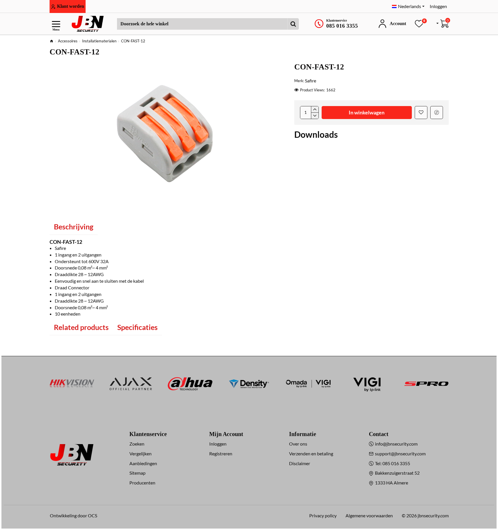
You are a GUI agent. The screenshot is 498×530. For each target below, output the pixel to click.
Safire (310, 80)
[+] (314, 109)
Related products (81, 327)
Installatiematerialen (99, 41)
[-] (314, 115)
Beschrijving (73, 226)
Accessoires (68, 41)
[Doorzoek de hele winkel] (293, 24)
